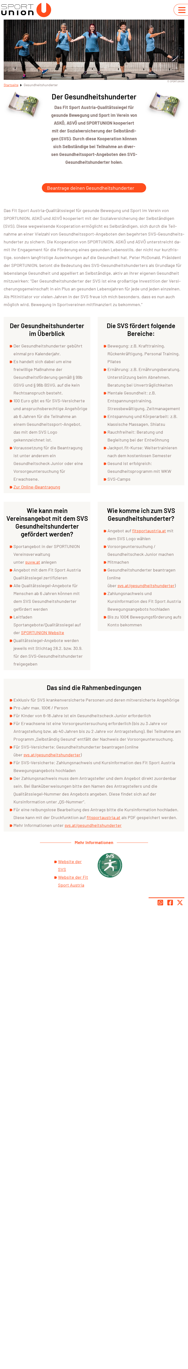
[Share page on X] (180, 902)
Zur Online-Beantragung (36, 486)
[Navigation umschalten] (182, 10)
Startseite (11, 85)
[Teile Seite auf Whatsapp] (160, 902)
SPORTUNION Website (42, 632)
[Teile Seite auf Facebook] (170, 902)
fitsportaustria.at (149, 530)
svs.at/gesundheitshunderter (146, 585)
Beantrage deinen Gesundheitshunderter (90, 188)
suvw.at (32, 562)
